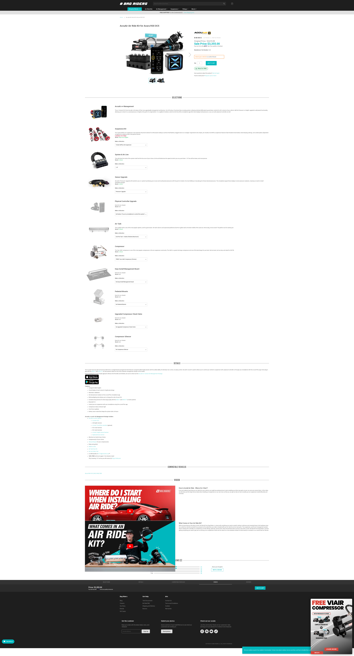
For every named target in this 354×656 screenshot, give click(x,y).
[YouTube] (211, 631)
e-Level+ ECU (95, 420)
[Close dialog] (349, 601)
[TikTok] (216, 631)
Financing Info (194, 12)
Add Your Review (216, 37)
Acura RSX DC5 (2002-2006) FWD (93, 473)
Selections (106, 582)
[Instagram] (202, 631)
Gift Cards (123, 611)
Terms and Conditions (171, 603)
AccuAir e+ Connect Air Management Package (150, 373)
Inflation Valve (92, 446)
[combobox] (189, 4)
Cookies (167, 606)
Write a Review (217, 570)
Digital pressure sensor (98, 434)
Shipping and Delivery (149, 606)
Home (121, 17)
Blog (121, 600)
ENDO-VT (100, 371)
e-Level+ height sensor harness (100, 432)
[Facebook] (207, 631)
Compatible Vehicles (178, 582)
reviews (248, 582)
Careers (122, 603)
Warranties (168, 608)
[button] (190, 55)
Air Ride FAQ (146, 603)
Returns (145, 608)
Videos (216, 582)
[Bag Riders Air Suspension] (134, 3)
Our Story (122, 606)
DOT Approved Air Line (103, 453)
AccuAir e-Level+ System (95, 418)
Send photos (167, 631)
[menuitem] (148, 9)
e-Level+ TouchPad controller (99, 425)
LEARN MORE (331, 649)
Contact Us (168, 600)
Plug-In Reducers (116, 458)
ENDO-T (94, 371)
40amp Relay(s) (93, 442)
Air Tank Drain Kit (93, 449)
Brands (122, 608)
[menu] (185, 9)
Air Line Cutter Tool (93, 451)
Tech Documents (147, 600)
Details (141, 582)
